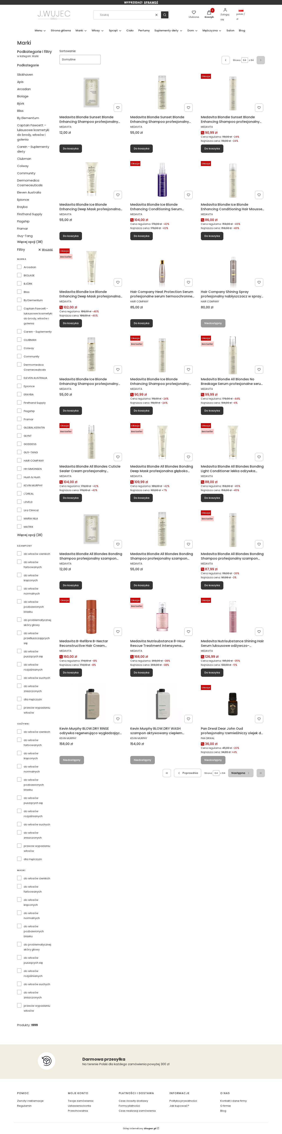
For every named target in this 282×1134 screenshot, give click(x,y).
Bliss (20, 111)
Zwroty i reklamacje (30, 1101)
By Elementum (28, 118)
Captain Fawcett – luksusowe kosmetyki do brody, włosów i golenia (33, 132)
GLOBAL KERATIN (34, 428)
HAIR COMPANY (34, 461)
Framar (22, 228)
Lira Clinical (31, 510)
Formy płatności (129, 1106)
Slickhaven (25, 74)
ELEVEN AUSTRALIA (35, 378)
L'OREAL (29, 494)
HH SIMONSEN (33, 469)
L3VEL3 (28, 502)
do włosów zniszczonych (33, 688)
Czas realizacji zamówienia (137, 1111)
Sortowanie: (67, 51)
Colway (22, 166)
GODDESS (30, 444)
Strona (237, 60)
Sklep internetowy (139, 1128)
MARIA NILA (31, 518)
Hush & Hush (32, 477)
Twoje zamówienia (80, 1101)
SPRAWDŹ (151, 3)
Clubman (24, 158)
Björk (20, 103)
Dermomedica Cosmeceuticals (30, 182)
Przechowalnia (78, 1111)
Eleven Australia (29, 192)
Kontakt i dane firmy (233, 1101)
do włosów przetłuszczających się (37, 638)
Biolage (22, 96)
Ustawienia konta (79, 1106)
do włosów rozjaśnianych (33, 667)
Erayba (22, 207)
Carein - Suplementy (38, 332)
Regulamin (24, 1106)
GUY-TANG (31, 452)
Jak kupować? (179, 1106)
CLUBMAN (30, 340)
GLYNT (28, 436)
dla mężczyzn (33, 699)
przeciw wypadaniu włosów (37, 710)
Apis (20, 82)
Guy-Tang (25, 236)
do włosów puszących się (33, 653)
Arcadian (24, 89)
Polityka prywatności (183, 1101)
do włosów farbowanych (33, 564)
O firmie (225, 1106)
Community (26, 173)
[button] (164, 14)
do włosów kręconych (31, 577)
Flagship (23, 221)
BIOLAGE (29, 275)
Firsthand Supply (29, 214)
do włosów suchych (37, 678)
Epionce (23, 199)
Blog (223, 1111)
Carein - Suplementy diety (33, 149)
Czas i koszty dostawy (133, 1101)
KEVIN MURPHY (33, 485)
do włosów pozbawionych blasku (34, 607)
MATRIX (28, 527)
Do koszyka (70, 148)
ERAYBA (29, 394)
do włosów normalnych (32, 591)
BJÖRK (28, 284)
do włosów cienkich (37, 554)
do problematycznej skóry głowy (37, 622)
